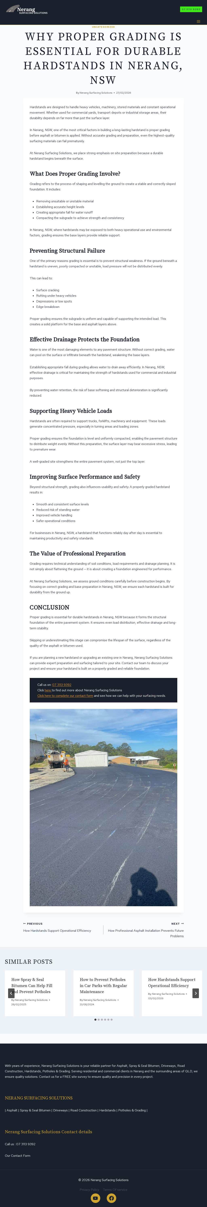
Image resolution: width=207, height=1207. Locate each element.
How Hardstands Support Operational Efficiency (57, 927)
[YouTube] (95, 1198)
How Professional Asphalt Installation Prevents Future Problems (146, 930)
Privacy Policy (89, 1190)
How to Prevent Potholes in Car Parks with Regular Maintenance (103, 986)
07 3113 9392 (191, 9)
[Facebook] (111, 1198)
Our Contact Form (17, 1156)
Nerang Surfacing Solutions (96, 92)
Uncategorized (103, 27)
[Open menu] (198, 21)
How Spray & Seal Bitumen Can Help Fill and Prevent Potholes (31, 986)
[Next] (195, 993)
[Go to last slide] (11, 993)
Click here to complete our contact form (65, 696)
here (48, 690)
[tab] (95, 1020)
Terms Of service (115, 1190)
